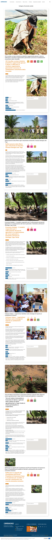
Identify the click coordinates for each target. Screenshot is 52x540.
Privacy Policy (6, 536)
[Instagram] (46, 526)
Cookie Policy (11, 536)
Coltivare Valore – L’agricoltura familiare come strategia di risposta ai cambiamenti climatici (23, 314)
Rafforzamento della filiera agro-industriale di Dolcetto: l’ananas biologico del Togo (26, 141)
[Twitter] (42, 526)
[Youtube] (40, 526)
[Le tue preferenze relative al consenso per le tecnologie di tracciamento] (50, 538)
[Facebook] (38, 526)
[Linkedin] (44, 526)
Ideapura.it (46, 535)
